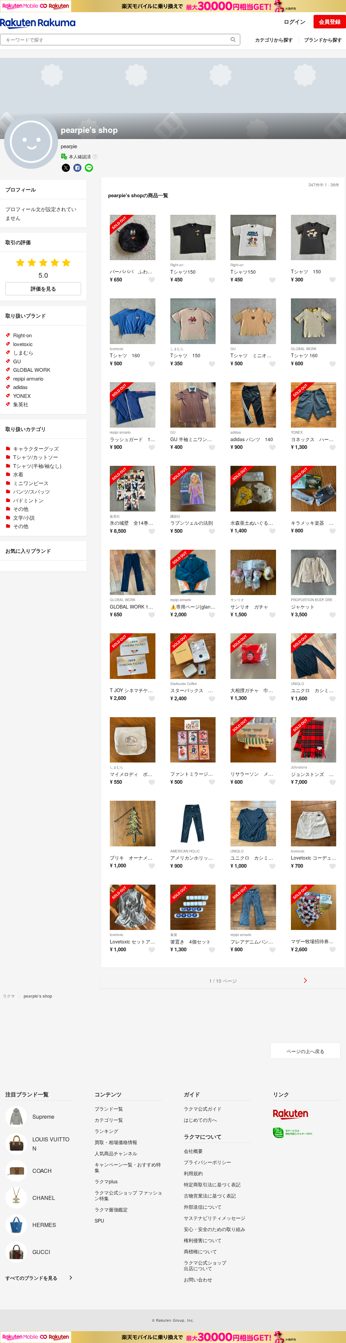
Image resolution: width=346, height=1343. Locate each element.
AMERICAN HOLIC (185, 851)
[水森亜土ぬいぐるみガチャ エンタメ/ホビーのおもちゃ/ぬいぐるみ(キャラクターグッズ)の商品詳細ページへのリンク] (253, 488)
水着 (18, 474)
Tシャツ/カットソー (35, 456)
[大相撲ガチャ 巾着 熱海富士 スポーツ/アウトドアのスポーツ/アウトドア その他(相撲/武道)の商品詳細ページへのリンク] (253, 656)
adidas (235, 432)
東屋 (173, 934)
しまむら (177, 348)
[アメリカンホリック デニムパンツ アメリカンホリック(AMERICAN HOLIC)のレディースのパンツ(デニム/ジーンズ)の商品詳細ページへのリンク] (193, 823)
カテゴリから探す (274, 39)
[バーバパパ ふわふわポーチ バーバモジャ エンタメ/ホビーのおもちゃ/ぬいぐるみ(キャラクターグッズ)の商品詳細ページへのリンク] (132, 237)
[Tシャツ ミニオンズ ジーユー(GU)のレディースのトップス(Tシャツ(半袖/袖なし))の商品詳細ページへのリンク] (253, 321)
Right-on (176, 265)
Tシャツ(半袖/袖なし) (37, 465)
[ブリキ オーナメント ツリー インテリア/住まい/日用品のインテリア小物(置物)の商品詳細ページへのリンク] (132, 823)
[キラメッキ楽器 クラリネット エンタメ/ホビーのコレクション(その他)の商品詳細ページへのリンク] (314, 488)
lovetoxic (116, 348)
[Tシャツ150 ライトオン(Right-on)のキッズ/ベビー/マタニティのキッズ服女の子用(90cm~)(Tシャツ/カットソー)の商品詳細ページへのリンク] (193, 237)
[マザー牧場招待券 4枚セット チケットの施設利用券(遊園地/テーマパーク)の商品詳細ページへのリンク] (314, 907)
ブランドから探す (323, 39)
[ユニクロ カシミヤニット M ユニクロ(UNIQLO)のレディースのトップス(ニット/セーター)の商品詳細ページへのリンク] (314, 656)
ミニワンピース (31, 482)
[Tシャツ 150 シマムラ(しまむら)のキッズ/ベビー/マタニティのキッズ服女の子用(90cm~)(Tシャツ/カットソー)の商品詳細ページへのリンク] (193, 321)
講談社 (175, 516)
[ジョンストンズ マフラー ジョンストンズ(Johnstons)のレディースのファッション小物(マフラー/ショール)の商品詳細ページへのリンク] (314, 740)
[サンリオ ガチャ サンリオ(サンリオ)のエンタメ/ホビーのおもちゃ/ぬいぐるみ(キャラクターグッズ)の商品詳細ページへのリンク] (253, 572)
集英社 (115, 516)
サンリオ (237, 599)
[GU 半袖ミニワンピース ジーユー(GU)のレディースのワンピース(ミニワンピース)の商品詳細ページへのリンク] (193, 405)
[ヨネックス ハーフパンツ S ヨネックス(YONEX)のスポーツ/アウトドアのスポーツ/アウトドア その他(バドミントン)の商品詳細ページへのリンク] (314, 405)
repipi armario (120, 432)
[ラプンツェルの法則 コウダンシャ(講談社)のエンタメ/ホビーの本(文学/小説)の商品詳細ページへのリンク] (193, 488)
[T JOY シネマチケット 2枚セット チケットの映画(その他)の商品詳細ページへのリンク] (132, 656)
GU (233, 348)
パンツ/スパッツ (31, 491)
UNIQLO (297, 683)
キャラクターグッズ (36, 448)
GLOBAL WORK (304, 348)
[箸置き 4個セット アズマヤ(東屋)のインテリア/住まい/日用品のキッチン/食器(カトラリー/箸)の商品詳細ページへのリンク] (193, 907)
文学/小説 (24, 517)
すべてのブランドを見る (31, 1277)
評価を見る (43, 288)
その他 (20, 508)
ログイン (294, 21)
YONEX (297, 432)
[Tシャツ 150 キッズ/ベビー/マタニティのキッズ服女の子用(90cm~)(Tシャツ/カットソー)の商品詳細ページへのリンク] (314, 237)
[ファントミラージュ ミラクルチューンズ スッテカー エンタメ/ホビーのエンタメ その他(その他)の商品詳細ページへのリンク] (193, 740)
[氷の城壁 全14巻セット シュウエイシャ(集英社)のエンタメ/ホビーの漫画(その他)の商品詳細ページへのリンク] (132, 488)
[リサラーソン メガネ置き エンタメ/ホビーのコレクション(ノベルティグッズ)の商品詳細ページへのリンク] (253, 740)
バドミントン (28, 500)
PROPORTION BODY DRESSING (317, 599)
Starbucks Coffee (183, 683)
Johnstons (299, 767)
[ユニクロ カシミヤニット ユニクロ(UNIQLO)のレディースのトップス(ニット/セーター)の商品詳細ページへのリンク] (253, 823)
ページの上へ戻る (305, 1051)
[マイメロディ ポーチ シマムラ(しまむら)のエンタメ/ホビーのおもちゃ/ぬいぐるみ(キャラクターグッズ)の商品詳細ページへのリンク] (132, 740)
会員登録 (330, 21)
